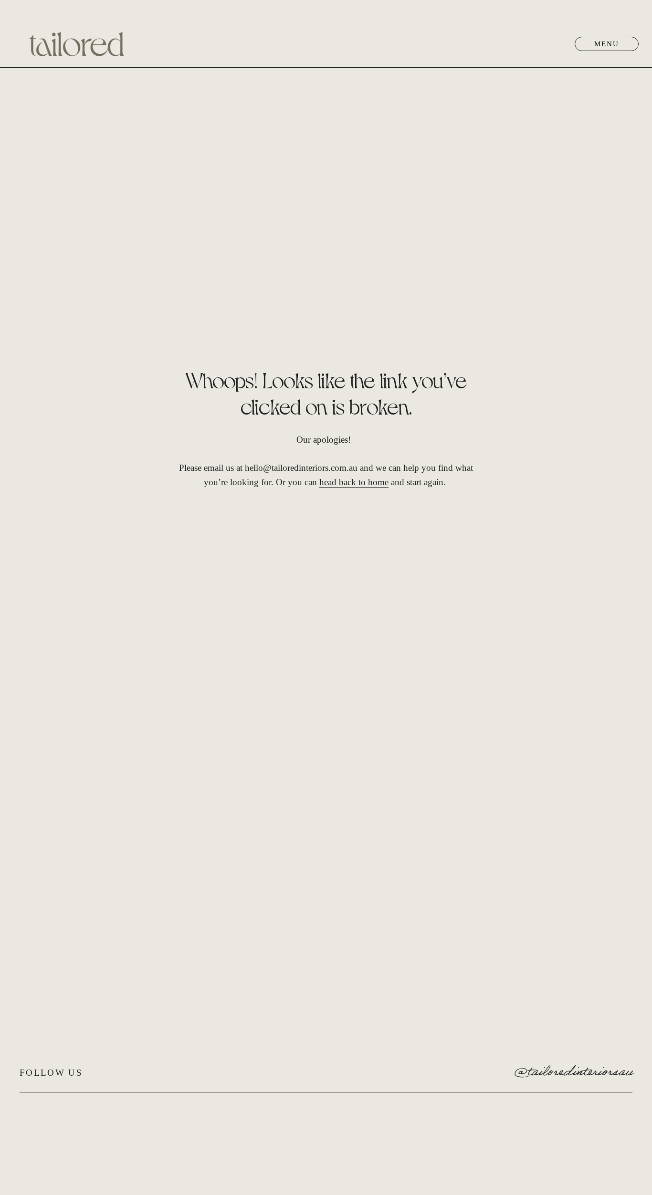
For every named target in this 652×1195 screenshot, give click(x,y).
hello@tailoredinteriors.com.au (301, 468)
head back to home (354, 482)
